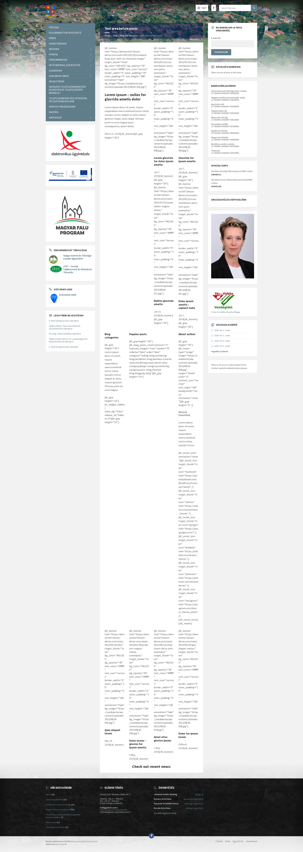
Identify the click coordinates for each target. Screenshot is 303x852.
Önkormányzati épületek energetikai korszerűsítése (63, 816)
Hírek (52, 38)
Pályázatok (51, 822)
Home (107, 35)
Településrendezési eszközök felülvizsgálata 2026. (68, 100)
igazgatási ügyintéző (193, 799)
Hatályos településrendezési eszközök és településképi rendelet (67, 89)
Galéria (53, 112)
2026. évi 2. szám (222, 330)
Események (55, 70)
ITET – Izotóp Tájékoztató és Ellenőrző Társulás (77, 269)
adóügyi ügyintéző (194, 808)
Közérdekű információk (57, 804)
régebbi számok (219, 351)
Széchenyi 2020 (67, 294)
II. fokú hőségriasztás (59, 320)
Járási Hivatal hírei (54, 799)
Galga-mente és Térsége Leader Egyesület (77, 257)
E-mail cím (215, 38)
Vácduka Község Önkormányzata (84, 841)
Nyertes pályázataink (62, 106)
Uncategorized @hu (55, 827)
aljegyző (199, 794)
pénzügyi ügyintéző (194, 803)
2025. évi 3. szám (222, 340)
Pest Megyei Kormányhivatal (113, 809)
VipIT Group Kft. (61, 844)
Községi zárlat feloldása (60, 333)
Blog (115, 35)
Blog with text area (129, 35)
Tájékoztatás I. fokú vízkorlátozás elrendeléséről (64, 327)
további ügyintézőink (165, 813)
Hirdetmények (58, 43)
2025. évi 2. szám (222, 346)
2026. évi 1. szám (222, 335)
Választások (56, 81)
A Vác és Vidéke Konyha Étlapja (225, 312)
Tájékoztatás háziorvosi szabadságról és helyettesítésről (68, 340)
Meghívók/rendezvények (57, 809)
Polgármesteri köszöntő (65, 32)
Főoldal (54, 27)
